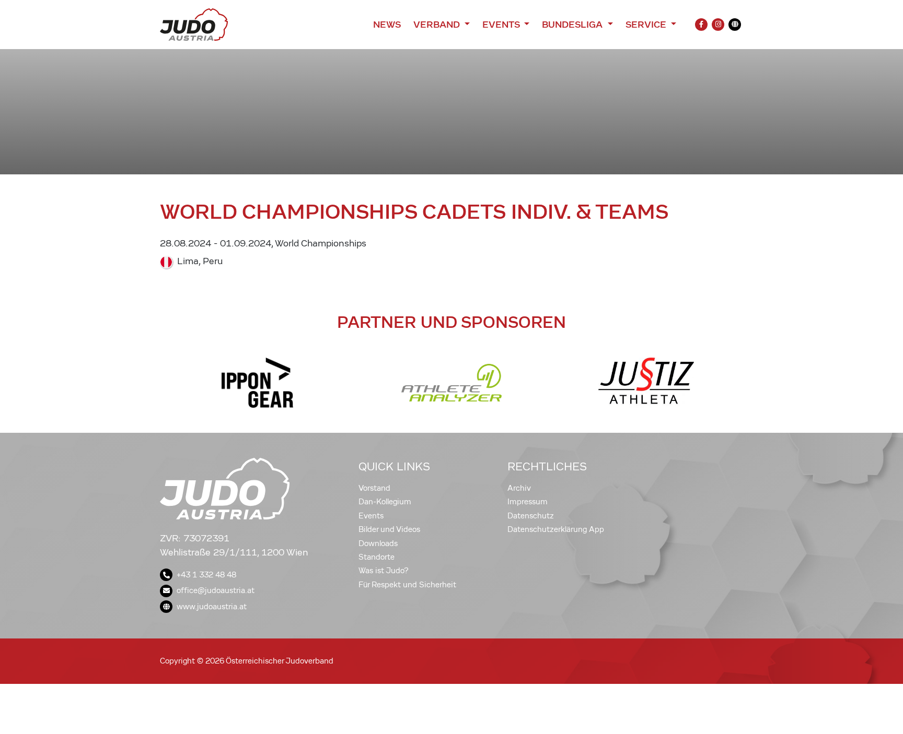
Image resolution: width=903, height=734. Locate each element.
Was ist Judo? (383, 570)
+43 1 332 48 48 (206, 574)
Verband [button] (437, 24)
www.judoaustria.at (212, 606)
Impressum (527, 501)
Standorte (376, 557)
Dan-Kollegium (384, 501)
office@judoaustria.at (215, 590)
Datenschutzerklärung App (555, 529)
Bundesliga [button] (573, 24)
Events (371, 515)
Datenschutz (530, 515)
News (387, 24)
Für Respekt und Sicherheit (407, 584)
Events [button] (502, 24)
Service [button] (647, 24)
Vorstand (374, 488)
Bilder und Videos (389, 529)
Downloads (378, 543)
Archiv (519, 488)
